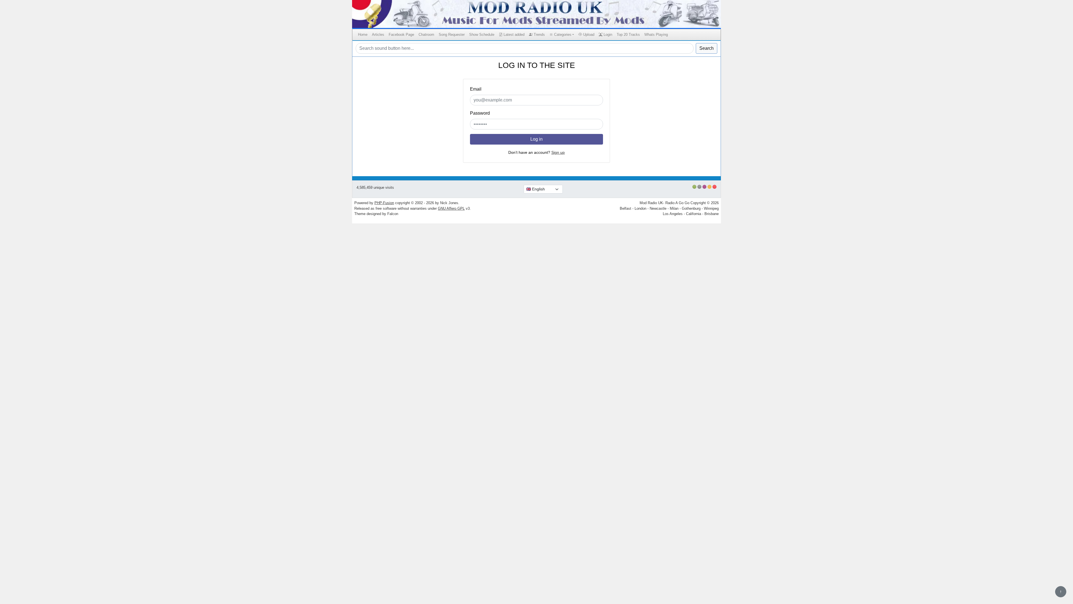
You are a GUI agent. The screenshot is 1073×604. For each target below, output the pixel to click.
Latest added (513, 34)
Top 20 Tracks (628, 34)
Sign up (558, 152)
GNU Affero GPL (451, 208)
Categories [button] (562, 34)
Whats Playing (656, 34)
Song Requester (452, 34)
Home (362, 34)
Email (475, 89)
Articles (378, 34)
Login (607, 34)
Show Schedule (481, 34)
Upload (588, 34)
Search (706, 48)
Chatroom (426, 34)
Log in (536, 139)
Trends (539, 34)
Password (480, 113)
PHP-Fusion (384, 203)
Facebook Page (401, 34)
